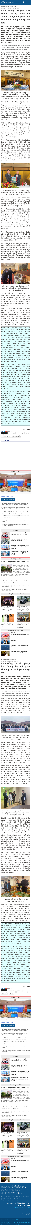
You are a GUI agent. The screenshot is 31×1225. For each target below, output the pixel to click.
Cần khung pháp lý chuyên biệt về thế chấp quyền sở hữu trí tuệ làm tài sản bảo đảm (19, 553)
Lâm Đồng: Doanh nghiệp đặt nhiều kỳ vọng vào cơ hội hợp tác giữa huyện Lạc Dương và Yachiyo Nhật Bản (15, 504)
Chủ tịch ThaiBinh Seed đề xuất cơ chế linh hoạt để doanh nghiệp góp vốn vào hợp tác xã (20, 547)
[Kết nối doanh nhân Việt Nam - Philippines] (5, 641)
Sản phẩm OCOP (17, 436)
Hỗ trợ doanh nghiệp (10, 6)
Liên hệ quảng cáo (22, 1207)
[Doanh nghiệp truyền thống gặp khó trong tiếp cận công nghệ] (5, 541)
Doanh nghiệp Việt (15, 558)
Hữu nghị (13, 992)
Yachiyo (27, 433)
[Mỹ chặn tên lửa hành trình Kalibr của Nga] (5, 647)
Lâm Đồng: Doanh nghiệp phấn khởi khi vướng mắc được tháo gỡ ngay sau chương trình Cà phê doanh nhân (15, 516)
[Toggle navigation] (28, 2)
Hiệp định (20, 435)
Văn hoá (11, 993)
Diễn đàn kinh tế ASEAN (15, 630)
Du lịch (27, 992)
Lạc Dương (12, 433)
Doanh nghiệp (12, 435)
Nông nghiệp (5, 993)
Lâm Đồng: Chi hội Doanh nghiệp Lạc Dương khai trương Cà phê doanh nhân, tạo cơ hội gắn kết (15, 508)
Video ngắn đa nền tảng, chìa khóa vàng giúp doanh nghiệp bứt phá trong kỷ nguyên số (14, 581)
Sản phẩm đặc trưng (6, 436)
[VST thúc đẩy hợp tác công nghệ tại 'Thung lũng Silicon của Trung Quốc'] (5, 535)
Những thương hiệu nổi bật (16, 594)
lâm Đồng (17, 990)
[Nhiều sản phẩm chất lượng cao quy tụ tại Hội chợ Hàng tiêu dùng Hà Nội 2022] (5, 634)
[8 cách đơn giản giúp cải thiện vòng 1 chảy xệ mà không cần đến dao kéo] (5, 653)
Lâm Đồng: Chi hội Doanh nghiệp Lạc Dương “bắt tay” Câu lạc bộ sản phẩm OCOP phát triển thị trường (15, 512)
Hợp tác (27, 435)
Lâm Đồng (20, 433)
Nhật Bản (4, 435)
